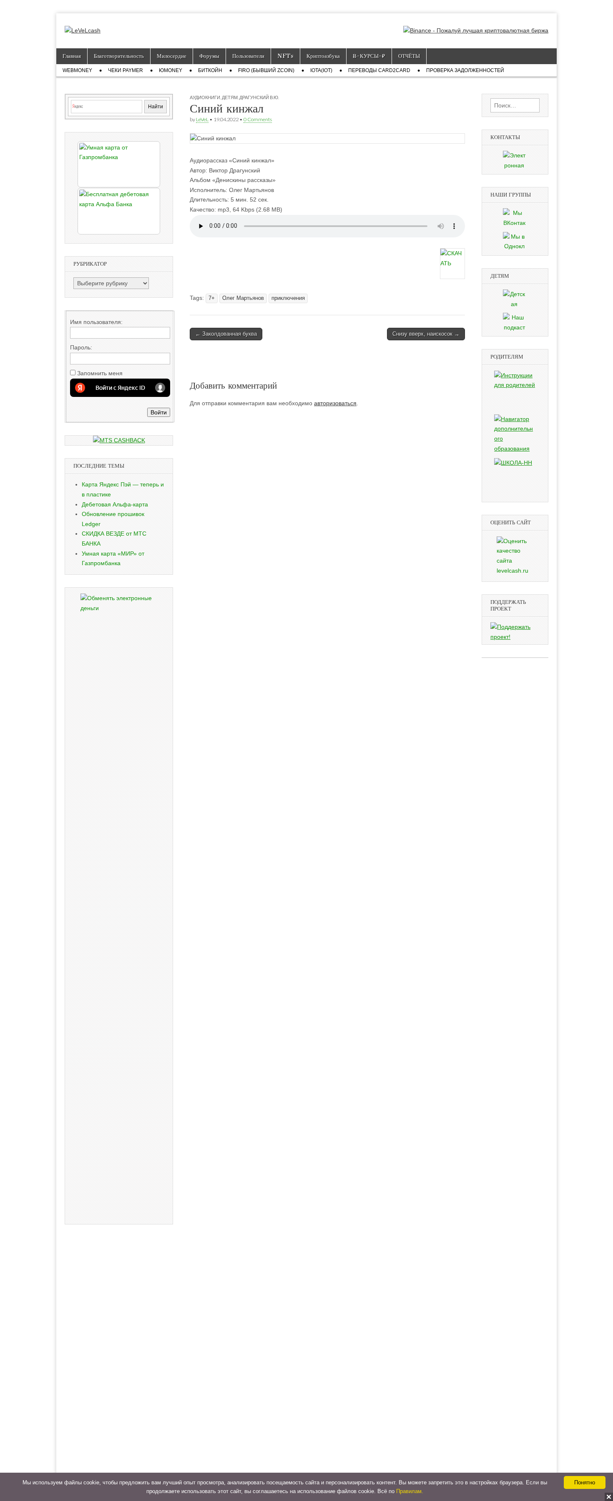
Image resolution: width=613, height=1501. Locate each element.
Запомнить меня (100, 373)
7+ (212, 298)
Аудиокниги (205, 97)
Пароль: (81, 347)
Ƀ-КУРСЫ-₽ (369, 56)
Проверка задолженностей (465, 70)
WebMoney (77, 70)
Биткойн (210, 70)
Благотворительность (119, 56)
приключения (288, 298)
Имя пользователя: (96, 322)
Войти (159, 412)
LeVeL (202, 119)
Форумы (209, 56)
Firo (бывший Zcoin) (266, 70)
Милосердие (171, 56)
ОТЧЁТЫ (409, 56)
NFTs (285, 56)
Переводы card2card (379, 70)
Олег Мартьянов (243, 298)
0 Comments (258, 119)
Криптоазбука (323, 56)
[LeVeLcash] (82, 24)
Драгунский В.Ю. (259, 97)
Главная (72, 56)
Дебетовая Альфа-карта (115, 504)
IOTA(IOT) (321, 70)
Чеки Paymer (125, 70)
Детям (230, 97)
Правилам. (409, 1491)
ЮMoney (170, 70)
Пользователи (248, 56)
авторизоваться (335, 403)
